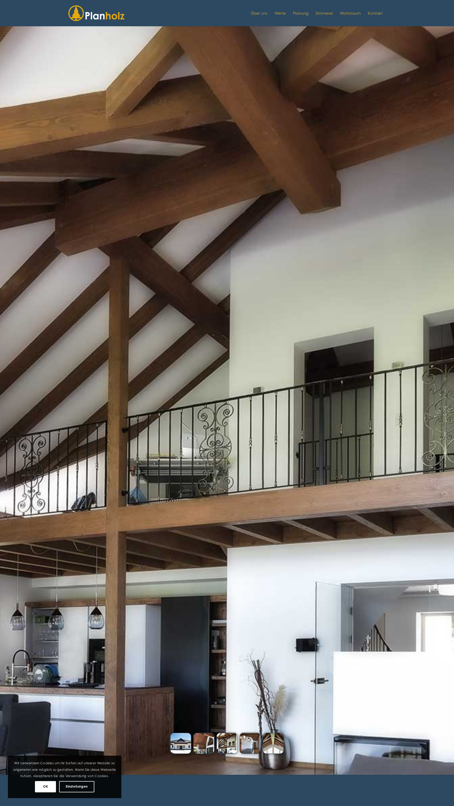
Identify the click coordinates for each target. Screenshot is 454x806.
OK (45, 786)
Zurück (12, 385)
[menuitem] (259, 13)
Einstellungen (77, 786)
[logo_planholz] (96, 13)
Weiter (442, 385)
